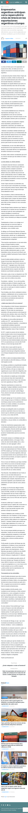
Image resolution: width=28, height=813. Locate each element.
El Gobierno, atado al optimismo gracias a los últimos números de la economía (13, 767)
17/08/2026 (12, 792)
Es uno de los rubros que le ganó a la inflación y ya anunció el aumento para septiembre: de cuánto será (12, 702)
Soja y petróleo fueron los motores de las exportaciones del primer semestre (13, 724)
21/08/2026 (12, 769)
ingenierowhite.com (22, 808)
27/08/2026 (12, 726)
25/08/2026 (12, 749)
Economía (7, 7)
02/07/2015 (18, 38)
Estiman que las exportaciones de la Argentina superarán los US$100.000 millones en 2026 (12, 745)
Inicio (2, 7)
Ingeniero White (9, 38)
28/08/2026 (12, 706)
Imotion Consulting (12, 810)
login (5, 797)
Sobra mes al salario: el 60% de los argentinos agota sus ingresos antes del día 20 (13, 788)
